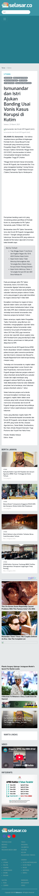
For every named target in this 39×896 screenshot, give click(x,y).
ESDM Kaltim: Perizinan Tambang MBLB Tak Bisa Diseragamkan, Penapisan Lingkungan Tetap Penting (19, 566)
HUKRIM (5, 868)
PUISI (4, 883)
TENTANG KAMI (6, 842)
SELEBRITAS (25, 847)
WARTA (4, 860)
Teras (3, 68)
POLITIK (5, 865)
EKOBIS (5, 873)
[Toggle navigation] (5, 19)
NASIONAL (24, 845)
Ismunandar (8, 78)
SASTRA (4, 880)
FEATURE (24, 850)
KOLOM (23, 852)
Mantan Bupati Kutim (11, 80)
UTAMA (5, 862)
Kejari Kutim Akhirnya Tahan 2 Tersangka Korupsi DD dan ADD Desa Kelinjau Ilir (21, 272)
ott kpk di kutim (9, 83)
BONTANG (26, 870)
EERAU (25, 873)
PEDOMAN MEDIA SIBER (9, 850)
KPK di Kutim (23, 80)
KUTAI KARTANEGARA (30, 862)
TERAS (23, 842)
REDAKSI (4, 845)
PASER (25, 868)
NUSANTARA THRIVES (28, 855)
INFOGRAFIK (25, 883)
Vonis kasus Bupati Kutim (23, 83)
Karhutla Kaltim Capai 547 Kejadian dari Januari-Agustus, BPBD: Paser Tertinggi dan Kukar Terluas (19, 474)
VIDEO (23, 885)
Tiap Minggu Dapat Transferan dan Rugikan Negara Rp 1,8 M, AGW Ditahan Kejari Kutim (21, 253)
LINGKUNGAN (7, 870)
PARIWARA (24, 880)
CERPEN (5, 885)
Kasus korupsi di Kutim (20, 78)
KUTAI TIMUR (27, 865)
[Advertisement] (19, 41)
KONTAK (4, 847)
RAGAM (5, 875)
